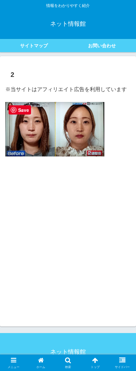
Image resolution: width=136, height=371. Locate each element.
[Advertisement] (68, 232)
